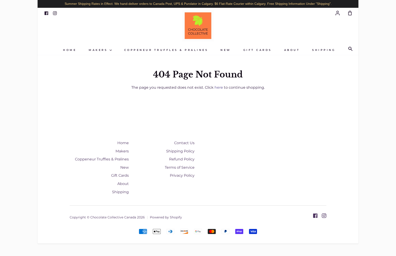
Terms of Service (180, 167)
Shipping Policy (180, 151)
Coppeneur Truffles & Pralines (166, 50)
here (218, 87)
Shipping (323, 50)
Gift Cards (257, 50)
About (292, 50)
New (225, 50)
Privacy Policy (182, 175)
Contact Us (184, 143)
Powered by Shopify (166, 217)
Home (69, 50)
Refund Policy (182, 159)
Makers (99, 50)
